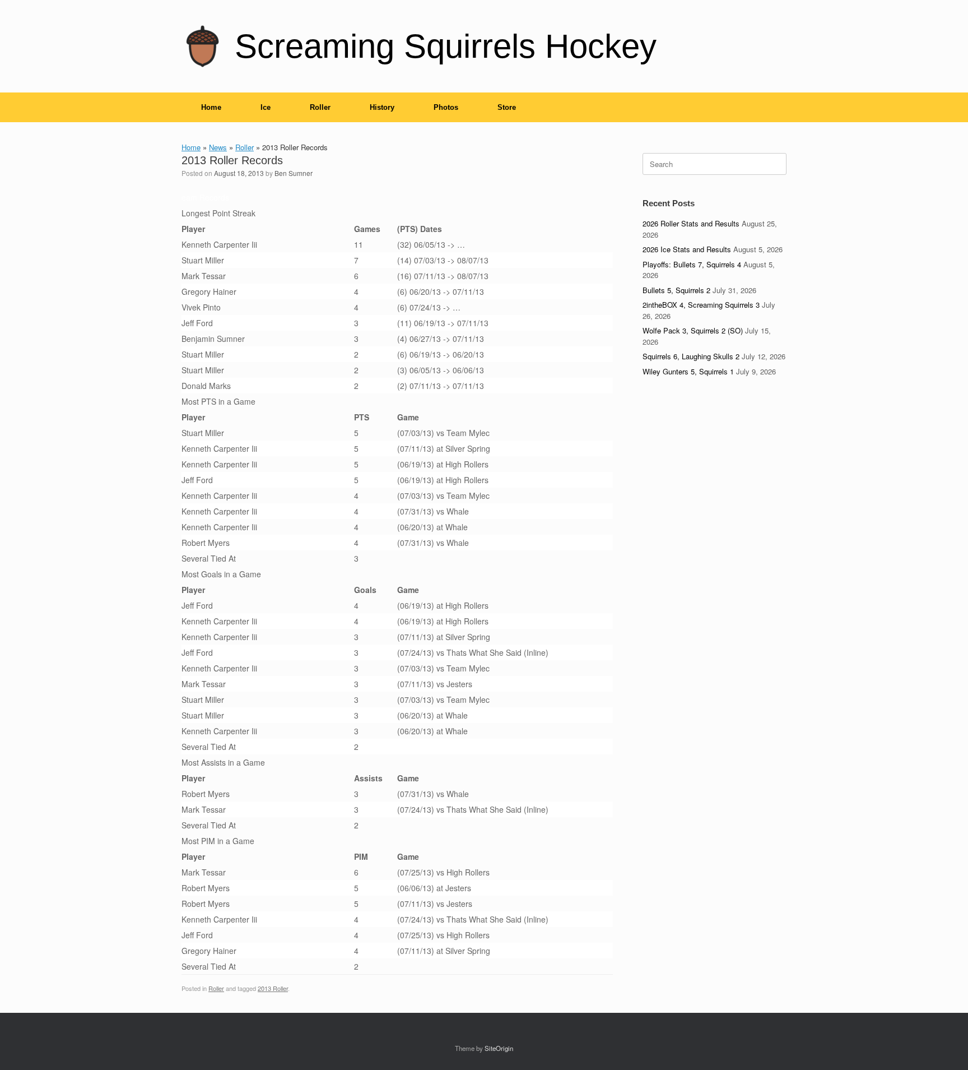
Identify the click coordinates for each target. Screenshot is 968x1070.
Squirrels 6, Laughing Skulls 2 (691, 356)
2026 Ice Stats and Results (687, 249)
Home (211, 107)
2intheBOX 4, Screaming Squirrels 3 (701, 304)
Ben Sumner (293, 173)
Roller (320, 107)
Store (506, 107)
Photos (446, 107)
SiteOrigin (499, 1048)
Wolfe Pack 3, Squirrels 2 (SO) (693, 330)
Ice (265, 107)
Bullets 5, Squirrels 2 (676, 290)
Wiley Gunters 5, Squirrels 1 (688, 371)
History (382, 107)
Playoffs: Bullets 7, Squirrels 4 (692, 264)
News (218, 147)
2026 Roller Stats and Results (691, 223)
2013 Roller (273, 988)
